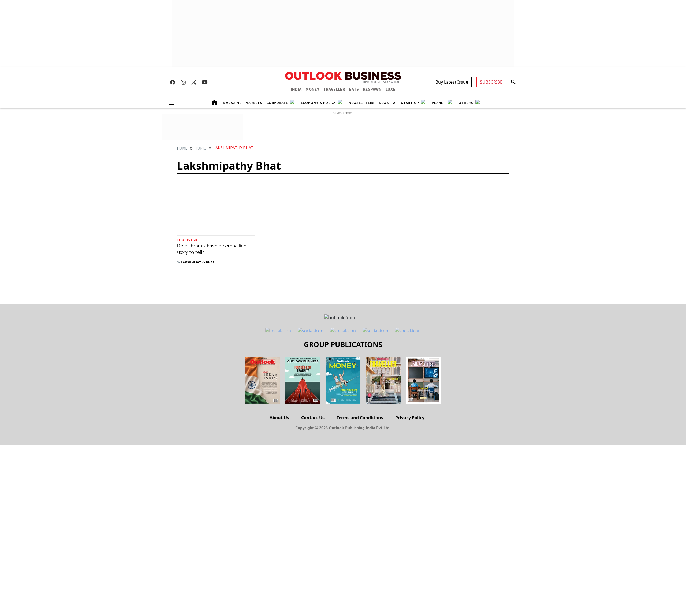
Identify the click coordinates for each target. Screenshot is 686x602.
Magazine (232, 103)
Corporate (277, 103)
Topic (200, 148)
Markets (253, 103)
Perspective (187, 239)
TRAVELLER (334, 89)
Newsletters (362, 103)
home (182, 148)
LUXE (390, 89)
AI (395, 103)
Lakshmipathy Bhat (198, 262)
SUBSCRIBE (491, 82)
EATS (354, 89)
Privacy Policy (409, 418)
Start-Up (410, 103)
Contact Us (313, 418)
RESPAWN (372, 89)
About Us (279, 418)
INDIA (296, 89)
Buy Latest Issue (451, 82)
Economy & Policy (318, 103)
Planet (439, 103)
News (384, 103)
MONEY (312, 89)
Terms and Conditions (360, 418)
